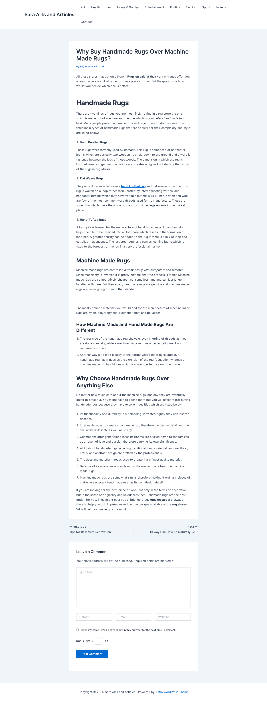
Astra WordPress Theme (172, 692)
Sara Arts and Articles (49, 14)
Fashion (191, 7)
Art (83, 7)
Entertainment (154, 7)
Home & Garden (128, 7)
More (219, 7)
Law (108, 7)
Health (95, 7)
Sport (206, 7)
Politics (175, 7)
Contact (86, 22)
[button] (224, 7)
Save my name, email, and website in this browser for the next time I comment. (128, 629)
